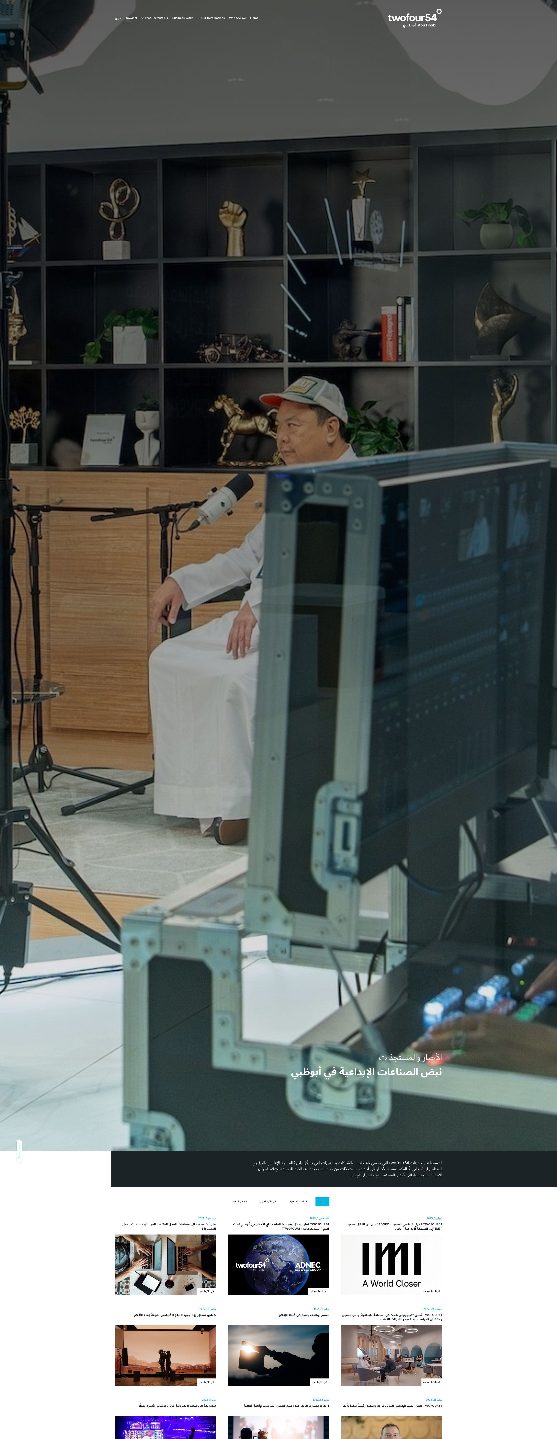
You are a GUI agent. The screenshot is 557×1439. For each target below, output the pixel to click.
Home (254, 18)
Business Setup (182, 18)
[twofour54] (415, 18)
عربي (118, 18)
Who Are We (237, 18)
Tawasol (131, 18)
